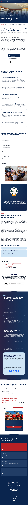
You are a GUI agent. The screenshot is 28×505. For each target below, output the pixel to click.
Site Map (14, 500)
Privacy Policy (14, 498)
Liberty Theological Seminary (16, 263)
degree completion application (18, 407)
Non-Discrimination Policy (14, 496)
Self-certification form (5, 402)
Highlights (6, 24)
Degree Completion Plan (10, 264)
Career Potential (11, 24)
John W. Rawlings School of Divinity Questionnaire (10, 398)
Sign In (23, 1)
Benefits (19, 24)
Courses (16, 24)
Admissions (23, 24)
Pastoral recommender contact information (9, 400)
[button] (14, 248)
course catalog (10, 266)
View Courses (13, 56)
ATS (14, 277)
